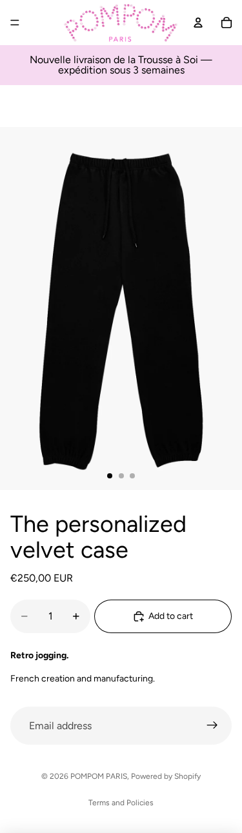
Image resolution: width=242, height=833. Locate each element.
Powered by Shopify (166, 776)
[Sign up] (212, 726)
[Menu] (15, 22)
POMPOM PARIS (98, 776)
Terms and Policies (121, 802)
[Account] (198, 22)
